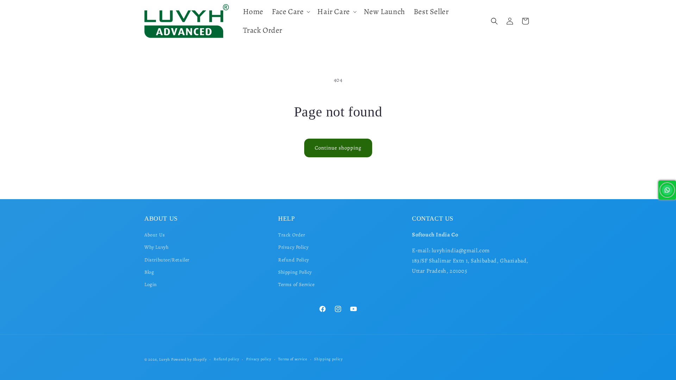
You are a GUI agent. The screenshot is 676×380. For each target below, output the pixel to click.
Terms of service (292, 359)
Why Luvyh (156, 247)
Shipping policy (328, 359)
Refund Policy (293, 259)
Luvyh (164, 359)
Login (150, 284)
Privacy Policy (293, 247)
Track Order (291, 235)
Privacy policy (258, 359)
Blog (149, 272)
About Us (154, 235)
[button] (290, 11)
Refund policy (226, 359)
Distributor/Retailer (166, 259)
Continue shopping (338, 147)
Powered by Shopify (189, 359)
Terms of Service (296, 284)
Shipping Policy (295, 272)
